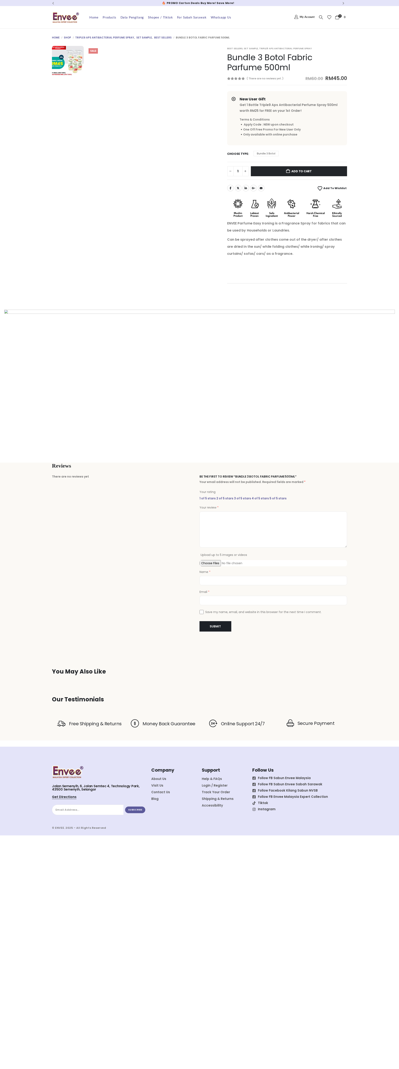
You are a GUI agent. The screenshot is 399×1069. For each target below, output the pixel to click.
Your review (209, 507)
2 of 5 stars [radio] (224, 498)
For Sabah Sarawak (192, 17)
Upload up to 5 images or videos (224, 555)
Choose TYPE (237, 154)
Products (109, 17)
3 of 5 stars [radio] (242, 498)
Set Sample (251, 48)
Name (205, 572)
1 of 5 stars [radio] (208, 498)
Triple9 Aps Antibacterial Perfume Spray (285, 48)
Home (94, 17)
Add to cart (301, 171)
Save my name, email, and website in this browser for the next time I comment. (263, 612)
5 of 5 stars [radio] (278, 498)
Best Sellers (235, 48)
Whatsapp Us (221, 17)
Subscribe (135, 809)
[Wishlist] (329, 17)
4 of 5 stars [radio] (260, 498)
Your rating (208, 492)
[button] (53, 3)
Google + (253, 188)
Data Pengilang (132, 17)
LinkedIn (246, 188)
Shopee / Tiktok (160, 17)
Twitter (238, 188)
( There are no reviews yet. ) (265, 78)
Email (261, 188)
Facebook (230, 188)
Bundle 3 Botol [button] (266, 153)
